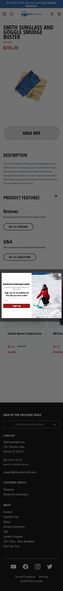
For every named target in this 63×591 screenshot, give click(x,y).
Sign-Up (16, 306)
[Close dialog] (59, 274)
